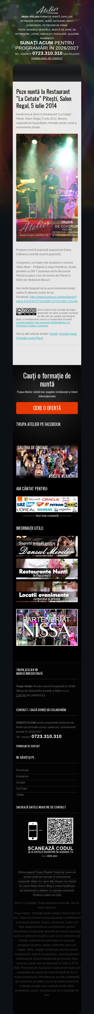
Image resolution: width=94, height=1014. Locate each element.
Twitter (20, 794)
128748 (21, 695)
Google (20, 782)
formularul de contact (47, 58)
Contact (58, 886)
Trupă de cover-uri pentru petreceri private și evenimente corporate (47, 877)
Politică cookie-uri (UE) (47, 895)
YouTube (21, 788)
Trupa (39, 872)
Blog (49, 886)
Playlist (48, 872)
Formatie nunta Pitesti (29, 338)
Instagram (22, 776)
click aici (52, 856)
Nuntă (53, 333)
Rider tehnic (38, 886)
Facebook (22, 770)
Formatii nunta (68, 333)
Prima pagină (26, 872)
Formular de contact (28, 746)
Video (34, 881)
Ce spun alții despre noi (53, 881)
